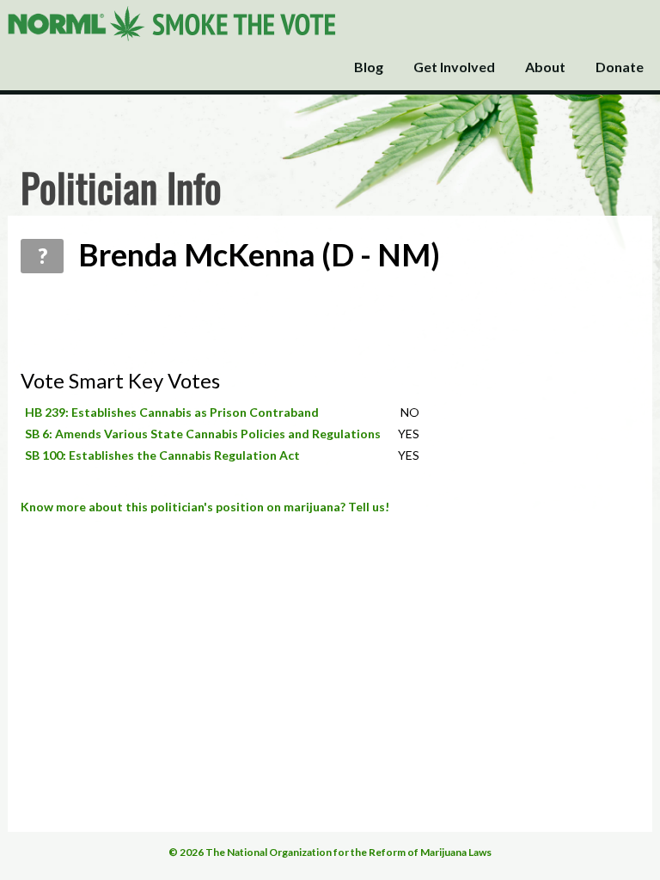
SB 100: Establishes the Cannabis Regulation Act (162, 455)
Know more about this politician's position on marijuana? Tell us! (205, 506)
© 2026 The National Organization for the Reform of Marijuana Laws (330, 852)
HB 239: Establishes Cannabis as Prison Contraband (172, 412)
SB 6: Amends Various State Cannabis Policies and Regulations (203, 433)
